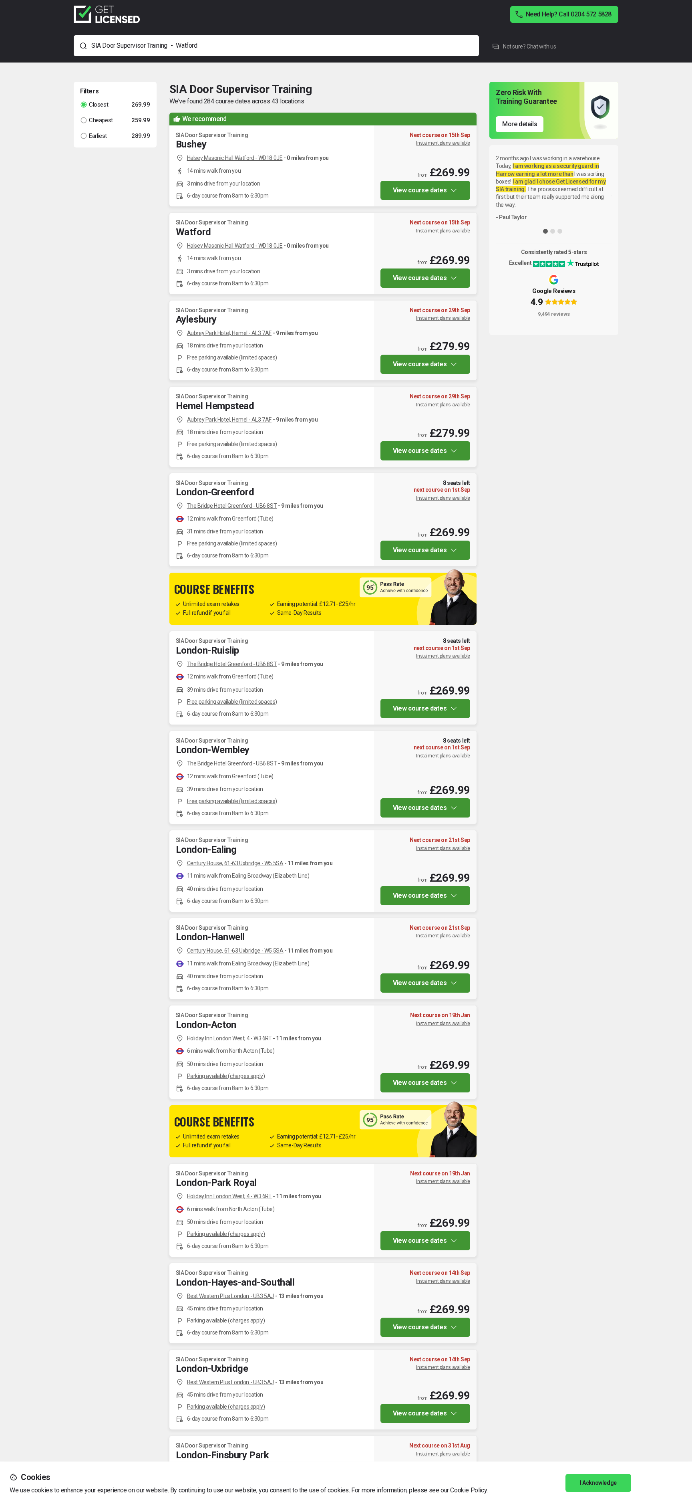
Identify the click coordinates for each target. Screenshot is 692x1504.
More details (519, 124)
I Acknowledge (598, 1483)
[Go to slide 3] (559, 231)
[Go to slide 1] (545, 231)
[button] (115, 105)
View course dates (420, 190)
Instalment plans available (443, 143)
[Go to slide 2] (552, 231)
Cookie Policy (468, 1490)
